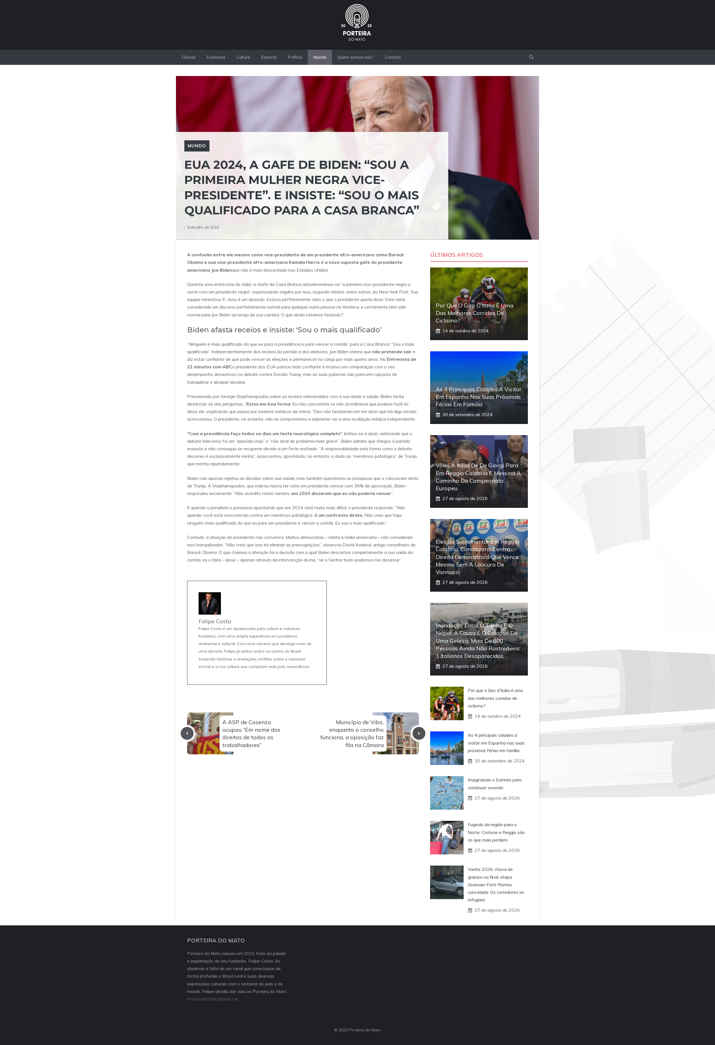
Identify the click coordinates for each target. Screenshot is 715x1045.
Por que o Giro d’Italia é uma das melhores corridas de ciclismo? (474, 313)
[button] (531, 57)
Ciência (188, 57)
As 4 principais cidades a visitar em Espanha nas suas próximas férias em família (478, 397)
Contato (393, 57)
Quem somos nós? (356, 57)
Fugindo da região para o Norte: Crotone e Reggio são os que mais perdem (496, 832)
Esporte (269, 57)
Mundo (319, 57)
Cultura (243, 57)
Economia (215, 57)
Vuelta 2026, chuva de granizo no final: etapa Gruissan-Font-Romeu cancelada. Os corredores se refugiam (496, 884)
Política (295, 57)
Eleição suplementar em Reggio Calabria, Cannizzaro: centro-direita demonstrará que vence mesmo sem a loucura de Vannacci (477, 556)
